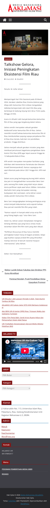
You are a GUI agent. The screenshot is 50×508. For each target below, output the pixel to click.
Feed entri (6, 430)
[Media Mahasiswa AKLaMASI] (4, 20)
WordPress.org (8, 436)
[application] (25, 351)
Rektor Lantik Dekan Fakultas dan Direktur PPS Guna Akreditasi (25, 272)
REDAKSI (5, 474)
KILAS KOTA (8, 59)
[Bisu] (41, 361)
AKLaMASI (20, 79)
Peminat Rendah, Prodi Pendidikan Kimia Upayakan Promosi (27, 281)
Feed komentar (8, 433)
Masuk (4, 426)
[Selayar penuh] (45, 361)
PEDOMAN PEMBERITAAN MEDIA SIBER (17, 469)
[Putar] (5, 361)
